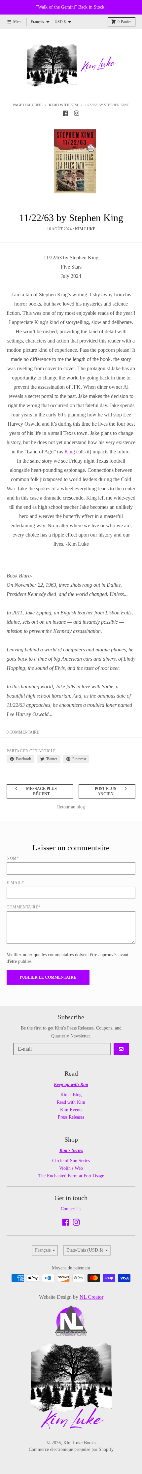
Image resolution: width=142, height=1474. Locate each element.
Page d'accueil (27, 105)
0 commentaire (23, 732)
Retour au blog (71, 806)
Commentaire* (23, 907)
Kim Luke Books (79, 1442)
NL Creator (91, 1297)
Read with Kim (63, 105)
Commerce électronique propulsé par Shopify (71, 1449)
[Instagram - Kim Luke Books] (76, 113)
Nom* (13, 858)
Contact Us (71, 1208)
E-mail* (15, 882)
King (70, 451)
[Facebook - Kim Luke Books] (65, 113)
